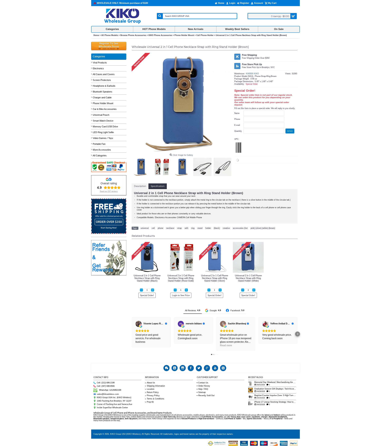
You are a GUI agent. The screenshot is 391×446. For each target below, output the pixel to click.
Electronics (98, 68)
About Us (151, 382)
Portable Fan (99, 144)
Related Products (143, 235)
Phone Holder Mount (103, 103)
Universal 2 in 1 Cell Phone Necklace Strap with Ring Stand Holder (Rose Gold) (180, 278)
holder (208, 228)
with (186, 228)
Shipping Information (156, 386)
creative (226, 228)
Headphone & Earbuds (104, 86)
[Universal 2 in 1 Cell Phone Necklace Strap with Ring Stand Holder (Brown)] (142, 166)
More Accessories (102, 149)
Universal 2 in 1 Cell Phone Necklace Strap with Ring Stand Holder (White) (248, 278)
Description (140, 186)
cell (153, 228)
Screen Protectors (102, 80)
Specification (157, 186)
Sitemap (202, 392)
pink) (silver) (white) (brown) (263, 228)
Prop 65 (150, 402)
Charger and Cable (102, 97)
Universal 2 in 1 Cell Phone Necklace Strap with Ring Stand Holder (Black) (147, 278)
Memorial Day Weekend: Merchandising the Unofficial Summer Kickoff (275, 382)
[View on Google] (138, 324)
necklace (170, 228)
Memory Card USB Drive (105, 126)
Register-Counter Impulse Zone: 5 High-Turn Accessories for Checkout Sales (275, 395)
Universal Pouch (101, 115)
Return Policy (153, 392)
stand (199, 228)
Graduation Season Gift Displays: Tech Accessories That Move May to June (275, 389)
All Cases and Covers (104, 74)
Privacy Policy (153, 395)
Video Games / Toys (103, 138)
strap (179, 228)
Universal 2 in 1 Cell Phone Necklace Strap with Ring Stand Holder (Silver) (214, 278)
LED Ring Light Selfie (103, 132)
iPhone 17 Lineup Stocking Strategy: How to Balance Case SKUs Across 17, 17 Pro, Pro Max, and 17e (275, 402)
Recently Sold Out (206, 395)
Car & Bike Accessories (105, 109)
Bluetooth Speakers (102, 91)
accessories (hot (240, 228)
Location (150, 389)
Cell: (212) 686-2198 (106, 382)
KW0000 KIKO (252, 73)
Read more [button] (226, 345)
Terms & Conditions (155, 399)
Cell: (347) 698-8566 (106, 386)
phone (160, 228)
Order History (204, 386)
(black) (217, 228)
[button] (131, 334)
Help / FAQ (203, 389)
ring (192, 228)
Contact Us (203, 382)
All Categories (100, 155)
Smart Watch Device (103, 120)
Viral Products (100, 62)
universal (145, 228)
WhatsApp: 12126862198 (110, 390)
